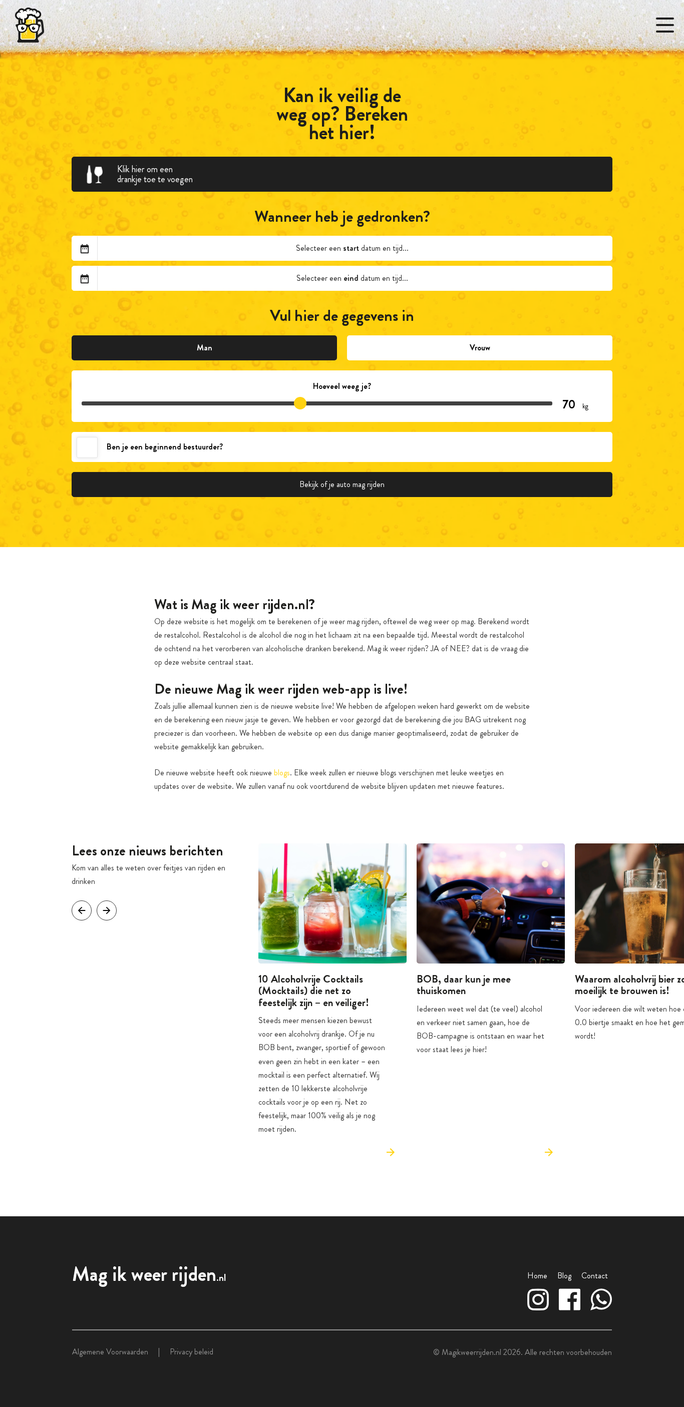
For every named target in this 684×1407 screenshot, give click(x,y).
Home (537, 1275)
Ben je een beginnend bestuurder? (165, 446)
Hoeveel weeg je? (342, 386)
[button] (107, 910)
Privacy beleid (191, 1351)
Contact (594, 1275)
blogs (282, 772)
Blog (564, 1275)
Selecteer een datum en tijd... (352, 248)
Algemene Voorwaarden (110, 1351)
